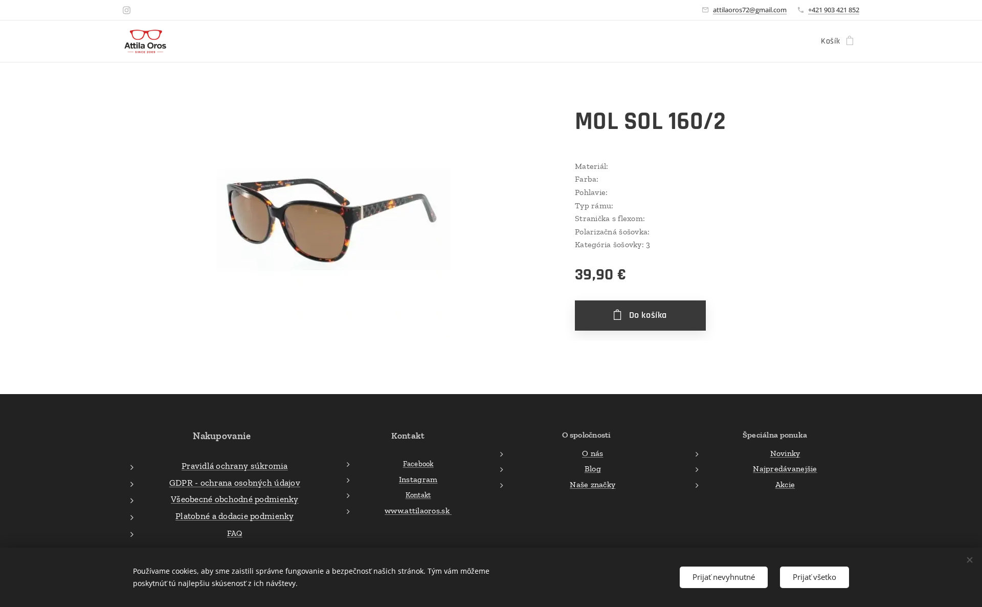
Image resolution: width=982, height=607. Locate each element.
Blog (593, 468)
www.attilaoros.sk (418, 510)
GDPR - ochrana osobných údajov (234, 483)
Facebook (418, 463)
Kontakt (418, 495)
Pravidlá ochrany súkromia (235, 466)
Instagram (418, 479)
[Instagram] (126, 10)
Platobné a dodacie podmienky (234, 516)
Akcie (785, 484)
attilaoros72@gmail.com (750, 9)
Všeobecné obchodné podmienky (235, 499)
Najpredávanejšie (785, 468)
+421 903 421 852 (833, 9)
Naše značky (592, 484)
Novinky (785, 453)
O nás (592, 453)
